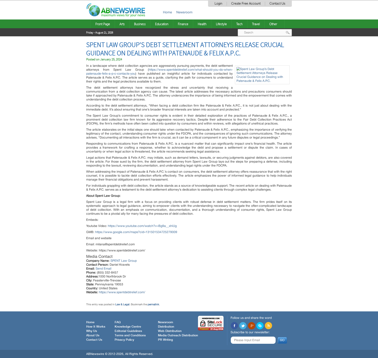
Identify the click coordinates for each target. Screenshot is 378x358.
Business (140, 24)
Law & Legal (122, 304)
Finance (183, 24)
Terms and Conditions (130, 335)
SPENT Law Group (123, 260)
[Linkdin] (251, 326)
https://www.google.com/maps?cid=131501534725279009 (136, 232)
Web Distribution (170, 331)
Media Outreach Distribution (178, 335)
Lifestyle (221, 24)
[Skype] (260, 326)
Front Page (102, 24)
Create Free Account (246, 3)
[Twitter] (243, 326)
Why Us (91, 331)
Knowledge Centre (128, 326)
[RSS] (268, 326)
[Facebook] (234, 326)
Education (161, 24)
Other (273, 24)
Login (218, 3)
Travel (256, 24)
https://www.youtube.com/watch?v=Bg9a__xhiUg (142, 226)
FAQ (118, 322)
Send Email (103, 268)
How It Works (95, 326)
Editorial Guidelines (128, 331)
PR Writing (165, 339)
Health (202, 24)
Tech (239, 24)
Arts (122, 24)
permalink (153, 304)
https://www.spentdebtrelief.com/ (122, 292)
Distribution (166, 326)
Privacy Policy (124, 339)
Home (167, 12)
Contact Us (277, 3)
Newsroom (184, 12)
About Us (92, 335)
